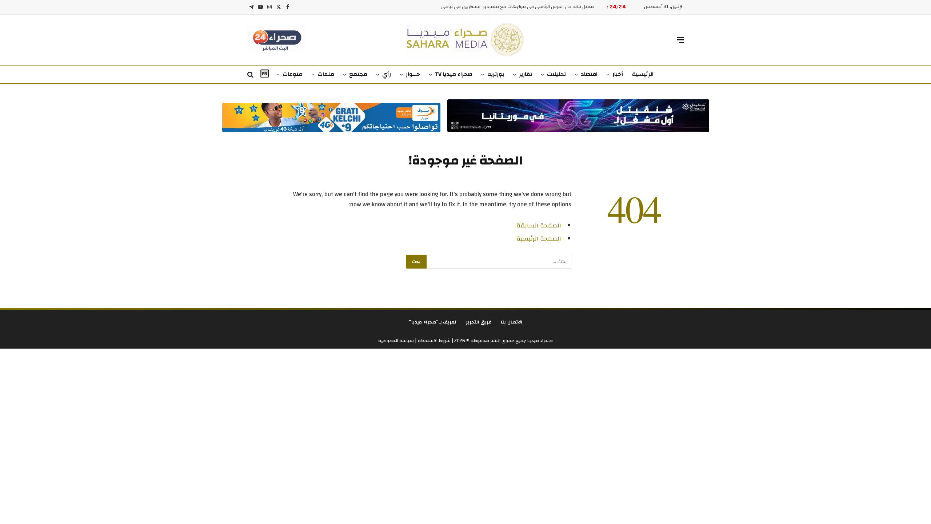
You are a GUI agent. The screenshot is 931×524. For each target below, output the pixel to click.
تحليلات (556, 74)
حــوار (413, 74)
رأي (386, 74)
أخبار (617, 74)
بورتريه (495, 74)
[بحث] (251, 75)
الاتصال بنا (511, 322)
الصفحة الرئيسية (538, 238)
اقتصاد (589, 74)
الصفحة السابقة (538, 225)
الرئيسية (643, 74)
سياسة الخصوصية (396, 340)
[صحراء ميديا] (466, 39)
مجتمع (358, 74)
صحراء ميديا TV (453, 74)
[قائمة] (680, 40)
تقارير (525, 74)
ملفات (325, 74)
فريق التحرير (479, 322)
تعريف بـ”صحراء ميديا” (433, 322)
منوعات (293, 74)
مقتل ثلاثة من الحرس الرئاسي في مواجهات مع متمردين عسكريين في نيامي (517, 7)
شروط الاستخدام (433, 340)
